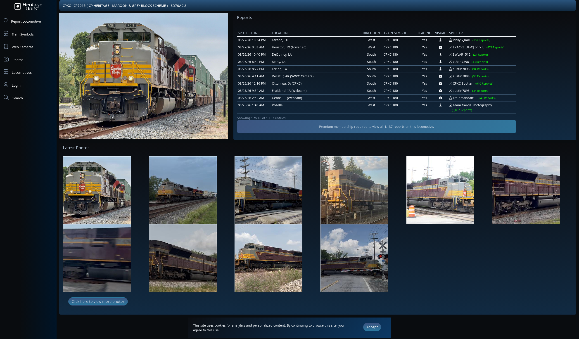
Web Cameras (22, 47)
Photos (17, 59)
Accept (372, 327)
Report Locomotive (26, 21)
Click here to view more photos (98, 301)
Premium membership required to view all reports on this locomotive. (376, 126)
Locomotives (22, 72)
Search (17, 98)
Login (16, 85)
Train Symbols (23, 34)
